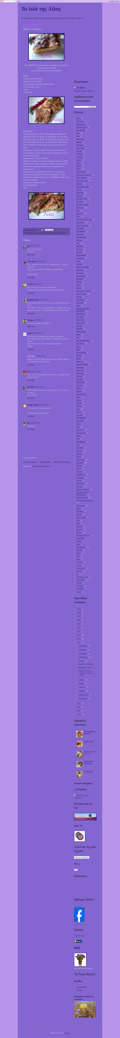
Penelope (30, 320)
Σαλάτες (79, 451)
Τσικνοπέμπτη (81, 518)
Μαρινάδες (80, 320)
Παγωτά (79, 391)
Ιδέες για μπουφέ (34, 233)
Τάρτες (78, 509)
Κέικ (78, 243)
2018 (79, 624)
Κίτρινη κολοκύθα (82, 267)
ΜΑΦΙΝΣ (79, 329)
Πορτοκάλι (80, 421)
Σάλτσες (79, 454)
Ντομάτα (79, 376)
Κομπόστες (80, 270)
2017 (79, 628)
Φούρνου (79, 526)
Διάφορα (79, 196)
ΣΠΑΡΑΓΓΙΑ (80, 475)
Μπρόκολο (80, 370)
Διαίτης (79, 190)
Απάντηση (30, 255)
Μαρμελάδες (80, 323)
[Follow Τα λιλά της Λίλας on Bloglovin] (81, 858)
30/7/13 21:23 (40, 356)
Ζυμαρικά (79, 214)
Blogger (67, 1033)
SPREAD (80, 589)
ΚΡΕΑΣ (79, 282)
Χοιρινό (79, 541)
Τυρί (64, 233)
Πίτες (48, 233)
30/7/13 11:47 (43, 300)
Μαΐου (81, 683)
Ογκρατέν (79, 379)
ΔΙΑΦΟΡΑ (79, 193)
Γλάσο (78, 163)
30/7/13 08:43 (40, 261)
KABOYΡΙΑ (88, 772)
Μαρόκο (79, 326)
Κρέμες (78, 288)
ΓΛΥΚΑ (78, 166)
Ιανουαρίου (83, 698)
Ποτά (78, 427)
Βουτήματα (80, 145)
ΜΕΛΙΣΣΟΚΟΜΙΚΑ (83, 341)
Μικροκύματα (81, 353)
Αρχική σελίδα (45, 462)
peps (28, 246)
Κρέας (78, 285)
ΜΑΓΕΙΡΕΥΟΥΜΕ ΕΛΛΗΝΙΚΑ (82, 310)
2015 (79, 635)
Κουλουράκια (81, 276)
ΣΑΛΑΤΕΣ (79, 448)
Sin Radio (79, 586)
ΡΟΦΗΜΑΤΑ (80, 442)
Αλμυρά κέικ (80, 124)
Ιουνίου (82, 680)
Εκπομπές (79, 202)
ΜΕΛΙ (78, 335)
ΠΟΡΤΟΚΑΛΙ (81, 418)
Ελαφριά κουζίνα (82, 205)
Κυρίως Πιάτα (81, 294)
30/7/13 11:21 (38, 284)
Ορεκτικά (43, 233)
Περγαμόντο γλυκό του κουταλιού (83, 998)
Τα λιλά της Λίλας (41, 9)
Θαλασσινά (80, 222)
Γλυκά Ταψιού (81, 172)
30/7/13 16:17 (38, 333)
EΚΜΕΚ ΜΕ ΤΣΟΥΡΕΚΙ (88, 763)
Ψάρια (78, 553)
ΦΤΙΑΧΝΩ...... (80, 538)
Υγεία (78, 523)
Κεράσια (79, 252)
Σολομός (79, 466)
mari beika (30, 387)
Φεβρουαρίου (84, 695)
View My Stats (79, 936)
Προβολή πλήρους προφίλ (83, 91)
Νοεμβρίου (83, 650)
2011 (78, 707)
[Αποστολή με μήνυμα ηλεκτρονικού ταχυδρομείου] (46, 230)
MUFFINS (80, 580)
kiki (28, 423)
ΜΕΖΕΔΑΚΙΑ (81, 332)
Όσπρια (79, 388)
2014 (79, 639)
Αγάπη (78, 118)
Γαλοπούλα (80, 148)
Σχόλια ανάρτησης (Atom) (41, 466)
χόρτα (78, 544)
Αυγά (78, 136)
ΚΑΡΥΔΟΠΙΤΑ (81, 237)
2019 (79, 620)
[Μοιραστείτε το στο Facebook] (51, 230)
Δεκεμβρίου (83, 646)
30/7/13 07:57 (35, 246)
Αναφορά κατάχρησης (83, 783)
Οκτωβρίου (83, 653)
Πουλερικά (80, 430)
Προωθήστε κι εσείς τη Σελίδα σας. (81, 924)
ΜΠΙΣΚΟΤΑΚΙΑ (82, 364)
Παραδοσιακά (81, 394)
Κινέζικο (79, 264)
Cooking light (80, 568)
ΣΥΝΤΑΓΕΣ (80, 484)
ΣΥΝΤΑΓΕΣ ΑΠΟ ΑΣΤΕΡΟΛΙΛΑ (82, 493)
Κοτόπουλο (80, 273)
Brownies (79, 562)
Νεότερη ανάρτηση (30, 462)
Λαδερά (79, 297)
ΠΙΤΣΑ (78, 412)
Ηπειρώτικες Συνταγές (84, 220)
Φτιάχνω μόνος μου (83, 535)
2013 (79, 643)
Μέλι (78, 338)
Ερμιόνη (30, 333)
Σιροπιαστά (80, 460)
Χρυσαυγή (31, 261)
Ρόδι (78, 439)
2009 (79, 714)
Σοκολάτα (79, 463)
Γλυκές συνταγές (82, 181)
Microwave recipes (82, 577)
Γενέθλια (79, 154)
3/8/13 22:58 (39, 387)
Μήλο (78, 350)
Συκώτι (78, 481)
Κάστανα (79, 240)
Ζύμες (78, 217)
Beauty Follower (33, 405)
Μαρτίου (82, 691)
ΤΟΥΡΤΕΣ (79, 512)
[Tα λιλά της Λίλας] (79, 921)
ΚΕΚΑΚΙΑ (79, 246)
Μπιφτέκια (80, 367)
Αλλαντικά (80, 121)
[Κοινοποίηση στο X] (49, 230)
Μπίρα (78, 359)
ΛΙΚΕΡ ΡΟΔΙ (88, 742)
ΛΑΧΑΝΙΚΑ (80, 300)
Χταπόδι (79, 550)
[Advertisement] (85, 51)
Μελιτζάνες (80, 344)
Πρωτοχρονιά (81, 433)
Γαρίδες (79, 151)
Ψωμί (78, 559)
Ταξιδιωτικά (80, 506)
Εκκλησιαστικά (81, 199)
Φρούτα (79, 532)
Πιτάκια (79, 406)
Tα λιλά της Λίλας (77, 905)
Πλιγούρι (79, 415)
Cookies (78, 565)
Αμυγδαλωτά (80, 130)
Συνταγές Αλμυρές (56, 233)
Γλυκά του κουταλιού (83, 175)
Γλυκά (78, 169)
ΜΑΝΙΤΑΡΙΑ (80, 314)
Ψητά (78, 556)
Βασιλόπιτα (80, 139)
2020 (79, 616)
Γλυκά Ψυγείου (81, 178)
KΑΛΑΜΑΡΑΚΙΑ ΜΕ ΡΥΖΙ (89, 733)
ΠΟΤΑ (78, 424)
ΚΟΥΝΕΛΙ (79, 279)
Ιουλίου (82, 661)
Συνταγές (79, 487)
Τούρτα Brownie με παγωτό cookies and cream (85, 673)
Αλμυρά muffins (81, 127)
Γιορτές (78, 160)
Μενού (78, 347)
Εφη (28, 371)
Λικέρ (78, 306)
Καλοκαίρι (80, 234)
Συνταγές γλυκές (82, 498)
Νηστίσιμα (80, 373)
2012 (79, 703)
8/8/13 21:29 (43, 405)
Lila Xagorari (80, 88)
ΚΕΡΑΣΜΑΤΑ (81, 255)
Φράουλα (79, 529)
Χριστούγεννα (81, 547)
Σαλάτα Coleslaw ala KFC (90, 753)
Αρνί (78, 133)
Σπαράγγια (80, 478)
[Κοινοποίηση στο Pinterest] (52, 230)
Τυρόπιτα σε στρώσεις (86, 664)
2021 (79, 612)
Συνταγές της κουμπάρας (85, 501)
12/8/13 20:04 (35, 423)
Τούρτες (79, 515)
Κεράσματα (80, 258)
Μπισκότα (79, 362)
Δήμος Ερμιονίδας (82, 187)
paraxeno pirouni (32, 300)
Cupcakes (79, 571)
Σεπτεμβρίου (83, 657)
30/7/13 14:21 (38, 320)
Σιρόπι (78, 457)
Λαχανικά (79, 303)
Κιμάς (78, 261)
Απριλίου (82, 687)
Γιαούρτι (79, 157)
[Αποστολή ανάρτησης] (42, 230)
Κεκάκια (79, 249)
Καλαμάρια (80, 228)
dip (77, 574)
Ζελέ (77, 211)
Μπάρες (79, 356)
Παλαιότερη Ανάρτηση (61, 462)
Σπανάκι (79, 472)
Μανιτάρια (80, 317)
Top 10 (78, 592)
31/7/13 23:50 (35, 371)
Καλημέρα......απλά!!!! (85, 667)
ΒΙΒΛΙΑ (79, 142)
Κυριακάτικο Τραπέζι (83, 291)
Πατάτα (79, 403)
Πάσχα (78, 400)
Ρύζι (77, 445)
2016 (79, 631)
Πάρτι (78, 397)
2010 (79, 711)
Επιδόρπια (80, 208)
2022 (79, 609)
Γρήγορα (79, 184)
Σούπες (78, 469)
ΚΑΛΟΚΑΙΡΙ (80, 231)
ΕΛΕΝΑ (30, 284)
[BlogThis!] (47, 230)
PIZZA (79, 583)
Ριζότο (78, 436)
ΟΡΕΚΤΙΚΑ (80, 382)
